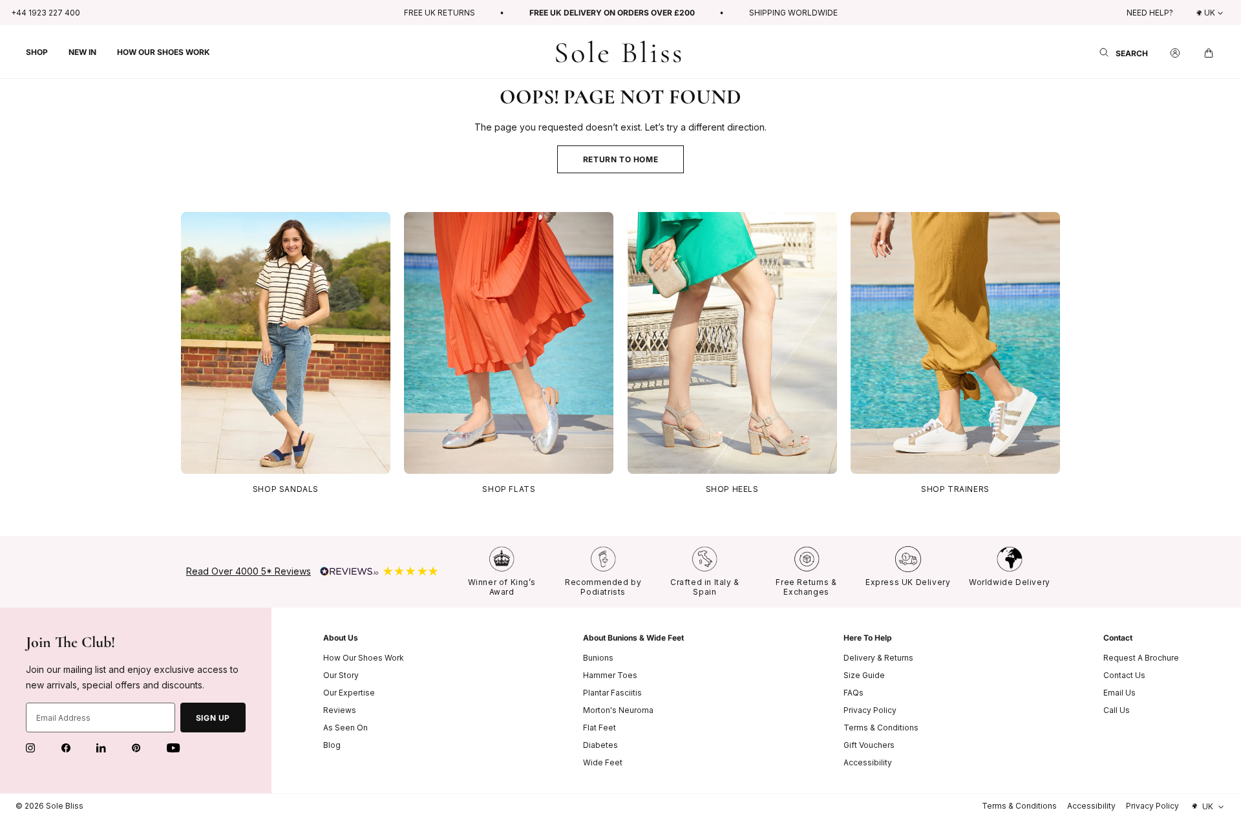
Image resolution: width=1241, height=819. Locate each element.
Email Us (1119, 692)
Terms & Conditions (880, 727)
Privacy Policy (869, 710)
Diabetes (600, 745)
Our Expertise (349, 692)
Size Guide (864, 675)
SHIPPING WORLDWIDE (793, 12)
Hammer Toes (610, 675)
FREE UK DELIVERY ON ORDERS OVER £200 (612, 12)
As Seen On (345, 727)
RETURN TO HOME (620, 159)
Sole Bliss (64, 806)
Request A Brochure (1141, 658)
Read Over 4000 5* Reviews (248, 571)
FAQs (853, 692)
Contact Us (1124, 675)
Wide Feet (602, 762)
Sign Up (213, 718)
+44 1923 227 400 (45, 12)
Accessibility (867, 762)
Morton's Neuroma (618, 710)
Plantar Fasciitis (612, 692)
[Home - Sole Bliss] (618, 52)
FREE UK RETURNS (439, 12)
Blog (332, 745)
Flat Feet (599, 727)
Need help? (1150, 12)
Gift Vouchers (869, 745)
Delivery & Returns (878, 658)
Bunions (598, 658)
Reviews (339, 710)
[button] (37, 51)
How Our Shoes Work (363, 658)
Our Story (341, 675)
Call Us (1116, 710)
